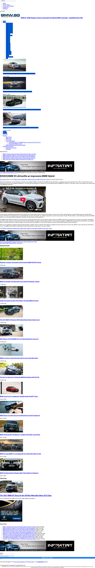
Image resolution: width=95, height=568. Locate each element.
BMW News (24, 179)
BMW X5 (8, 39)
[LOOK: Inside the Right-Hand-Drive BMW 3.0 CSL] (14, 89)
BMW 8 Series (9, 32)
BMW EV (5, 228)
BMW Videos (24, 228)
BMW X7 (8, 42)
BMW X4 (8, 38)
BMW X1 (8, 36)
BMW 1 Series (9, 23)
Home (4, 20)
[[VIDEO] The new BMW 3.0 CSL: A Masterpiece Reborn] (14, 70)
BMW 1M (8, 43)
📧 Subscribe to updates (47, 557)
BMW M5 (8, 49)
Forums (5, 135)
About (4, 3)
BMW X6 (8, 40)
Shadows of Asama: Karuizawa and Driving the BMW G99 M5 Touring (20, 262)
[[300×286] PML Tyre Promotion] (11, 521)
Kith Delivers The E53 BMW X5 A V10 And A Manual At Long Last (19, 339)
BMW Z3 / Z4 (9, 35)
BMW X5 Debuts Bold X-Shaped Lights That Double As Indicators (19, 473)
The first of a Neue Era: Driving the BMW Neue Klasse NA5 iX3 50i (19, 377)
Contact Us (6, 7)
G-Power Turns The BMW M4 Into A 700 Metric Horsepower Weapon (20, 539)
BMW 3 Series (9, 26)
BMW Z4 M (8, 54)
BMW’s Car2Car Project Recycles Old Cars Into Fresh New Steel (19, 358)
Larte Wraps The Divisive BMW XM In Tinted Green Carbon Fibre (18, 536)
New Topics (9, 137)
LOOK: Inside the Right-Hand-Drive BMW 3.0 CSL (17, 91)
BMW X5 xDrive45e (43, 228)
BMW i (7, 55)
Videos (4, 131)
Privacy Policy (6, 4)
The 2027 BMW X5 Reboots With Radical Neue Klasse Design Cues (20, 320)
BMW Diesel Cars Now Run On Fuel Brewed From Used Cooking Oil (20, 415)
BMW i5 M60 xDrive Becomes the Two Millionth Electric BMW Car (19, 156)
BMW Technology (32, 179)
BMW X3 (8, 34)
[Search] (0, 11)
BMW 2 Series (9, 24)
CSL (7, 58)
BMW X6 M (8, 53)
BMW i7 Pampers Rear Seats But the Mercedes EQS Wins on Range (19, 154)
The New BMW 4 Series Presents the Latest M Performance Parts (18, 241)
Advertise (5, 8)
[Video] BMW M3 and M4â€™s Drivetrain (11, 243)
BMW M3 (8, 46)
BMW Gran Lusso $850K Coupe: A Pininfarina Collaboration (20, 127)
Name (1, 553)
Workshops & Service (8, 146)
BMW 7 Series (9, 31)
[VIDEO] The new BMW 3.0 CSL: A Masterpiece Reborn (19, 73)
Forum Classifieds (10, 141)
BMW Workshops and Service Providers (15, 145)
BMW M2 (8, 44)
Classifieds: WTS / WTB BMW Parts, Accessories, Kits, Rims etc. (25, 142)
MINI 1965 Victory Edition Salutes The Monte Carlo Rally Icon (18, 159)
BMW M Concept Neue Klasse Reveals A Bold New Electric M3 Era (19, 535)
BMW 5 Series (9, 28)
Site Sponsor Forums (11, 147)
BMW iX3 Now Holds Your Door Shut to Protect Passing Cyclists (19, 158)
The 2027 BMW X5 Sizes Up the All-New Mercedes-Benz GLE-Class (26, 495)
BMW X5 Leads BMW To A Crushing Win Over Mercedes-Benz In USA (20, 454)
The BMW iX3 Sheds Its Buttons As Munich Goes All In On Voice (19, 537)
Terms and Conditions (8, 6)
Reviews (5, 133)
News (4, 22)
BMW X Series (14, 172)
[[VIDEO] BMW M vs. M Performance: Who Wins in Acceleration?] (14, 107)
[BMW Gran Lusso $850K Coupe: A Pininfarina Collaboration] (14, 125)
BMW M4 (8, 47)
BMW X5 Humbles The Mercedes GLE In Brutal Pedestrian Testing (19, 281)
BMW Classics (9, 57)
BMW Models (6, 172)
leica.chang (3, 179)
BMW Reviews (16, 228)
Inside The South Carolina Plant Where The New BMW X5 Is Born (19, 300)
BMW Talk (8, 138)
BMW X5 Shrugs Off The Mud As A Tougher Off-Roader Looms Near (20, 434)
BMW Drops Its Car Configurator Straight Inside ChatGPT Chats (19, 396)
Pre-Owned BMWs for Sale (15, 143)
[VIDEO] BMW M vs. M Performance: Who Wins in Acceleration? (22, 109)
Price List (5, 134)
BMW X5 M (8, 51)
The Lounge (9, 139)
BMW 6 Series (9, 30)
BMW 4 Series (9, 27)
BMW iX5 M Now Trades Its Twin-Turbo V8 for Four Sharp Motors (19, 155)
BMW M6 (8, 50)
